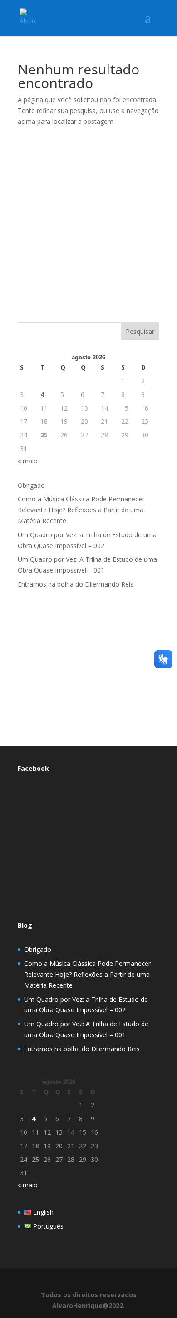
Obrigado (31, 485)
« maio (28, 460)
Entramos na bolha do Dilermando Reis (75, 584)
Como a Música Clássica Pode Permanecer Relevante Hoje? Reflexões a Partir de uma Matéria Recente (81, 510)
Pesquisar (140, 331)
